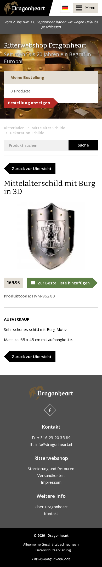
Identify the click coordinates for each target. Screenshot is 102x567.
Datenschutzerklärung (53, 550)
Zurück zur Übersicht (32, 168)
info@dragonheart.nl (54, 444)
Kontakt (51, 513)
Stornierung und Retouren (51, 468)
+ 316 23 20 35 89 (54, 437)
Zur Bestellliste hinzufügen (64, 282)
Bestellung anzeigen (29, 103)
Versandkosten (51, 475)
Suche (83, 145)
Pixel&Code (61, 559)
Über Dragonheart (51, 506)
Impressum (51, 482)
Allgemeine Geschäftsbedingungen (51, 544)
